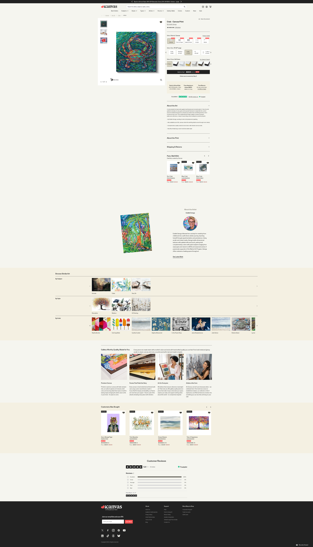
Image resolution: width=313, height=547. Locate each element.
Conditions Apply (202, 89)
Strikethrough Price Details (170, 519)
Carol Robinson (133, 438)
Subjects (124, 11)
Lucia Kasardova (186, 178)
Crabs (119, 15)
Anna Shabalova (171, 178)
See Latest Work (178, 257)
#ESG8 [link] (124, 15)
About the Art (172, 106)
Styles (133, 11)
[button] (171, 41)
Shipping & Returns (174, 147)
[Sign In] (206, 6)
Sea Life (113, 15)
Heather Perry (104, 438)
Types (142, 11)
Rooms (160, 11)
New (194, 11)
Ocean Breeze (162, 437)
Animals (107, 15)
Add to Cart (188, 72)
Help (165, 509)
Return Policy (167, 514)
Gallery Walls (171, 11)
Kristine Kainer (199, 178)
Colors (180, 11)
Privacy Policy (148, 514)
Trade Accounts (186, 512)
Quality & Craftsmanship (151, 512)
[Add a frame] (114, 80)
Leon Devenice (190, 438)
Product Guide (206, 35)
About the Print (173, 138)
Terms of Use (148, 519)
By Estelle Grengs (172, 24)
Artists (151, 11)
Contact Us (167, 522)
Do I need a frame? (205, 59)
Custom (187, 11)
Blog (146, 522)
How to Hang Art (168, 512)
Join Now (129, 521)
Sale (200, 11)
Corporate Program (187, 509)
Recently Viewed (303, 545)
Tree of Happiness (192, 437)
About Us (147, 509)
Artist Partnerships (150, 517)
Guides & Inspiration (169, 517)
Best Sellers (114, 11)
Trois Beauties (134, 437)
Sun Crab (170, 176)
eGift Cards (185, 514)
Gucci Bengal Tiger (106, 437)
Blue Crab (185, 176)
